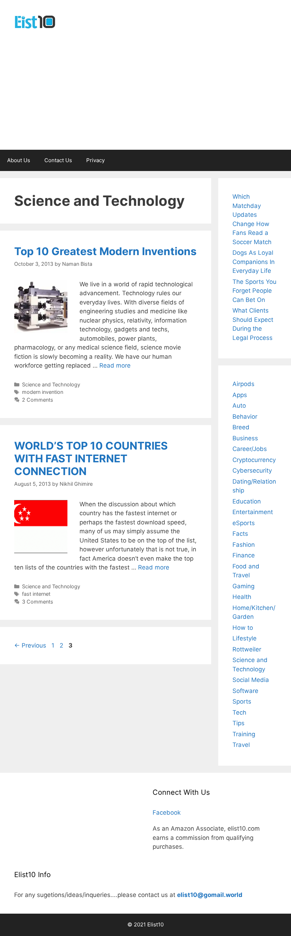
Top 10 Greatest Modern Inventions (105, 251)
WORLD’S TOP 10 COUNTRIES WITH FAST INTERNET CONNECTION (91, 458)
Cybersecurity (252, 470)
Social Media (250, 679)
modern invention (42, 392)
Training (243, 734)
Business (245, 438)
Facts (240, 533)
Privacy (95, 160)
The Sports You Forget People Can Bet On (254, 290)
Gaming (243, 586)
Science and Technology (51, 384)
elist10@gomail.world (209, 894)
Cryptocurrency (254, 459)
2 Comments (37, 400)
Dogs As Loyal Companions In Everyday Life (253, 261)
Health (241, 596)
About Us (18, 160)
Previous (30, 645)
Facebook (167, 812)
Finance (243, 555)
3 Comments (37, 602)
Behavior (244, 416)
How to (242, 627)
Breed (240, 427)
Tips (238, 723)
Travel (241, 744)
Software (245, 690)
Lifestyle (244, 638)
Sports (241, 701)
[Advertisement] (145, 96)
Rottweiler (246, 649)
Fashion (243, 544)
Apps (239, 394)
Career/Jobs (249, 448)
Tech (239, 712)
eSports (243, 523)
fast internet (36, 594)
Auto (239, 405)
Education (246, 501)
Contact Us (58, 160)
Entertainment (252, 512)
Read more (115, 365)
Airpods (243, 383)
